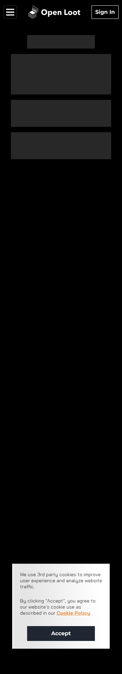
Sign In (105, 12)
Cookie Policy (73, 613)
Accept (61, 633)
